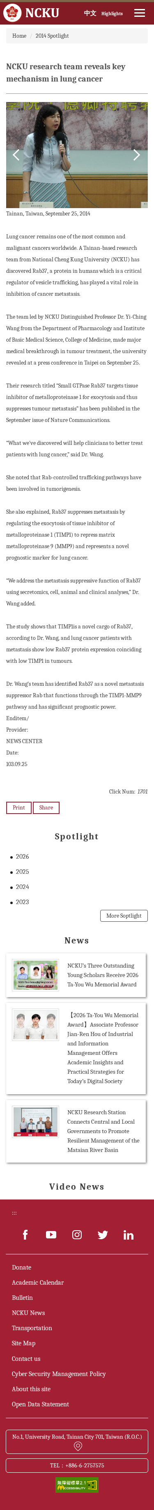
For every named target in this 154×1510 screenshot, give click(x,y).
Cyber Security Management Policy (59, 1374)
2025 (22, 871)
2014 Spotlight (52, 35)
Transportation (32, 1328)
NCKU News (28, 1313)
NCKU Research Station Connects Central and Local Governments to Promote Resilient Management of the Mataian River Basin (103, 1131)
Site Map (23, 1343)
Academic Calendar (38, 1282)
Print (19, 807)
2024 (22, 887)
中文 (90, 13)
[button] (18, 155)
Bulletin (22, 1297)
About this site (31, 1389)
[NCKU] (31, 13)
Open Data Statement (40, 1404)
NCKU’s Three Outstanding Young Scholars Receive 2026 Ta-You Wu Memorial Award (102, 975)
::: (14, 1212)
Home (19, 35)
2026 (22, 856)
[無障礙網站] (77, 1484)
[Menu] (139, 13)
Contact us (26, 1359)
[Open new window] (25, 1235)
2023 (22, 902)
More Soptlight (124, 915)
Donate (21, 1267)
